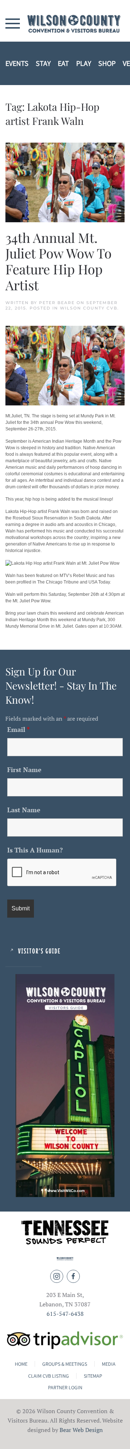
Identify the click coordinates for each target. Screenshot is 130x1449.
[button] (12, 23)
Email (18, 729)
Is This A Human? (35, 850)
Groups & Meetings (64, 1364)
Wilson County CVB (88, 308)
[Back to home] (65, 23)
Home (21, 1364)
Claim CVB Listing (48, 1376)
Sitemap (93, 1376)
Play (83, 63)
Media (109, 1364)
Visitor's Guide (39, 951)
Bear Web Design (81, 1430)
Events (17, 63)
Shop (107, 63)
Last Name (23, 809)
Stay (43, 63)
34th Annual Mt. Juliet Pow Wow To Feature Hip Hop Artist (58, 261)
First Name (24, 769)
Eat (63, 63)
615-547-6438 (65, 1314)
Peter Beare (57, 302)
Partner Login (65, 1387)
